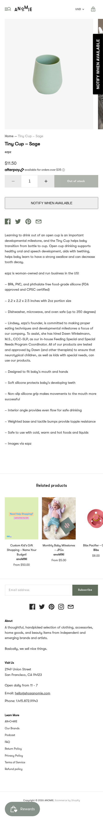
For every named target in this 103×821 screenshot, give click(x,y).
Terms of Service (15, 762)
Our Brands (12, 728)
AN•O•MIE (11, 721)
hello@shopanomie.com (32, 693)
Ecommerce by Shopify (67, 800)
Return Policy (13, 748)
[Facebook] (32, 607)
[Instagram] (61, 607)
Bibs (96, 550)
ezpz (8, 152)
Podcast (10, 735)
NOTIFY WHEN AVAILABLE (51, 203)
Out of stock (76, 181)
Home (9, 136)
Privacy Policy (14, 755)
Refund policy (14, 769)
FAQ (7, 742)
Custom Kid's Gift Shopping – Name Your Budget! (21, 550)
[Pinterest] (51, 607)
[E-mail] (71, 607)
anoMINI (21, 559)
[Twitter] (42, 607)
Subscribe (85, 589)
